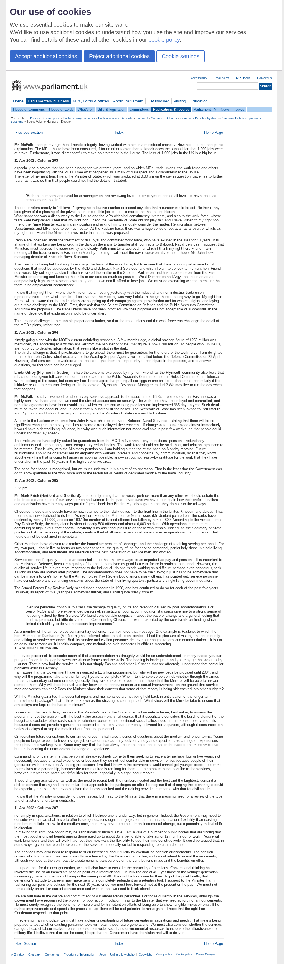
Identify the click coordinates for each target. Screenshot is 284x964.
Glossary (34, 954)
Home (18, 101)
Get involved (158, 101)
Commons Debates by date (198, 118)
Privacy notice (164, 954)
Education (199, 101)
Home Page (213, 132)
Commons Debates (164, 118)
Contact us (264, 78)
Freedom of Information (79, 954)
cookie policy (164, 40)
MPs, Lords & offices (91, 101)
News (225, 109)
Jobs (102, 954)
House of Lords (61, 109)
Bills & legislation (111, 109)
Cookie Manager (205, 954)
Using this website (122, 954)
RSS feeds (243, 78)
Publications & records (171, 109)
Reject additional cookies (119, 56)
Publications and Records (115, 118)
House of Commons (29, 109)
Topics (239, 109)
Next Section (25, 944)
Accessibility (199, 78)
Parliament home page (45, 118)
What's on (85, 109)
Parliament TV (205, 109)
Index (119, 132)
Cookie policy (184, 954)
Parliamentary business (48, 101)
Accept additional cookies (46, 56)
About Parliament (128, 101)
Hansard (142, 118)
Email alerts (221, 78)
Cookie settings (180, 56)
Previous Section (29, 132)
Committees (139, 109)
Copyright (145, 954)
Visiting (180, 101)
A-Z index (17, 954)
